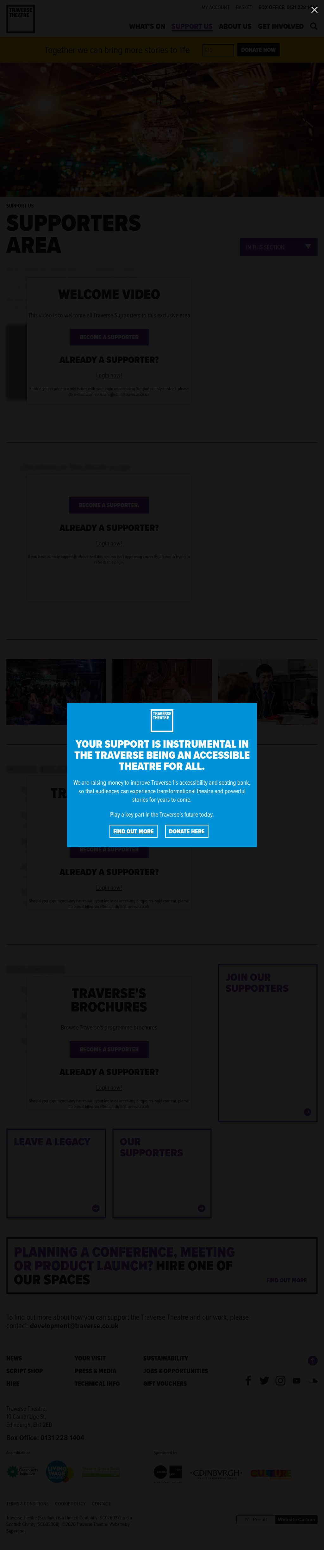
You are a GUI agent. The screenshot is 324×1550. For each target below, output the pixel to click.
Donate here (187, 831)
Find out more (133, 831)
